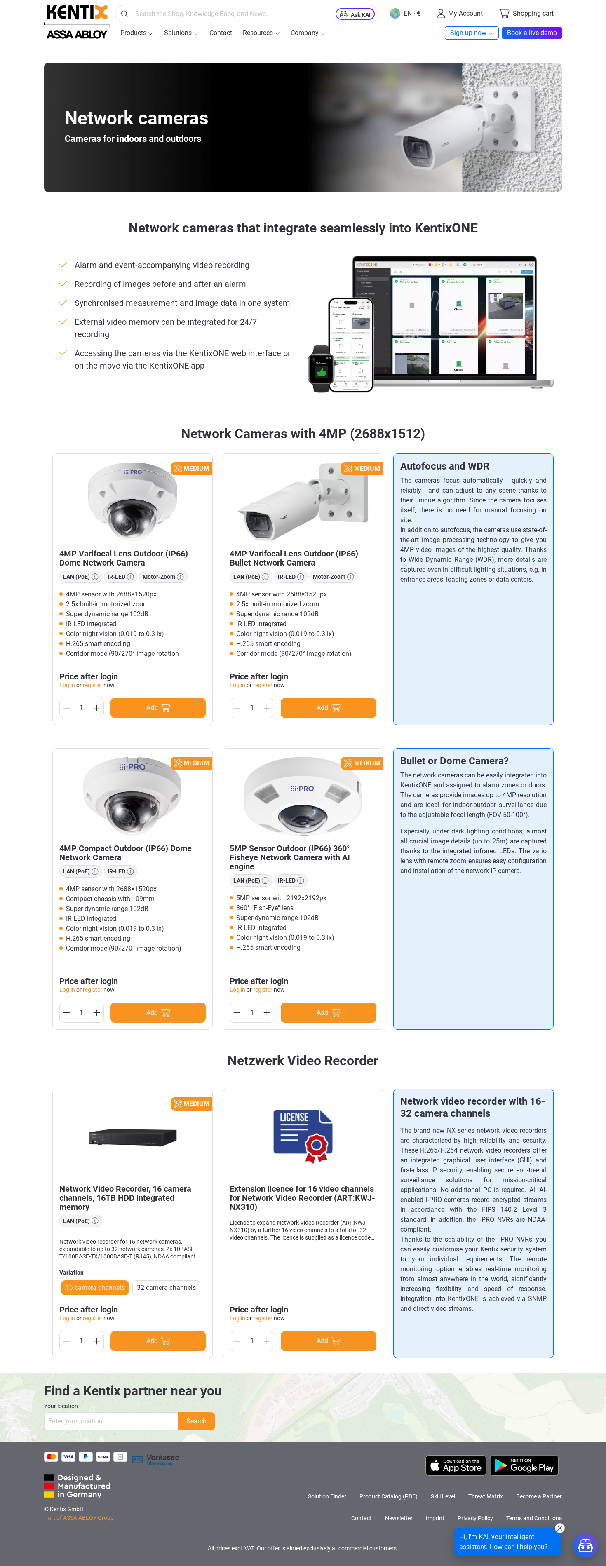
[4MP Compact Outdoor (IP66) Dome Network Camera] (132, 796)
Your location (61, 1406)
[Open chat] (585, 1545)
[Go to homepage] (77, 22)
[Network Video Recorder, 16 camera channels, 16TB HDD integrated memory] (132, 1137)
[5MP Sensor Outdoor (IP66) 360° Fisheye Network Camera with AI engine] (303, 796)
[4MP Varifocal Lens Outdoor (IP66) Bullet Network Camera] (303, 501)
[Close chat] (560, 1528)
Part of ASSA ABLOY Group (79, 1517)
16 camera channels (95, 1287)
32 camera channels (166, 1287)
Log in (67, 685)
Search (196, 1421)
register (92, 685)
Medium (196, 468)
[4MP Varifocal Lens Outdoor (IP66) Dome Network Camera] (132, 501)
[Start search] (124, 14)
